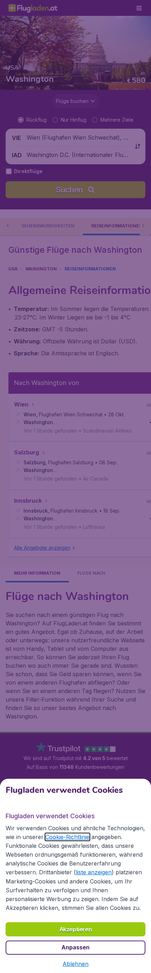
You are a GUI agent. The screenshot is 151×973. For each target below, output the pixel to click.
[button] (75, 963)
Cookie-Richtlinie (67, 836)
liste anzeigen (94, 872)
